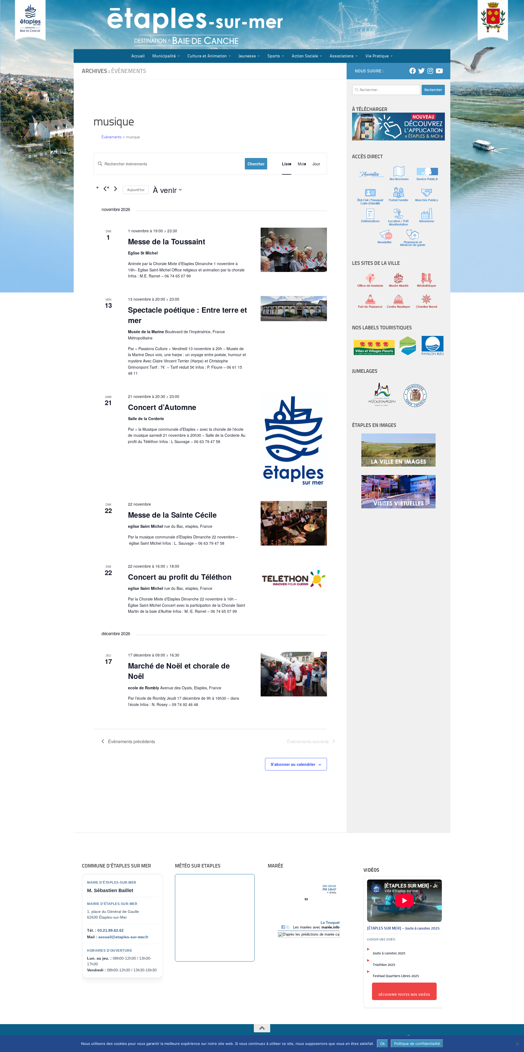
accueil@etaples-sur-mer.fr (123, 937)
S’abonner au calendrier (293, 764)
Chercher (256, 163)
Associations (342, 55)
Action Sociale (305, 55)
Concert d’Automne (162, 407)
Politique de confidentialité (417, 1043)
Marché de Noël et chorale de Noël (179, 670)
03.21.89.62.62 (110, 930)
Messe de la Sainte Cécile (172, 514)
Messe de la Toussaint (166, 241)
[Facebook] (412, 71)
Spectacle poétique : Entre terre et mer (187, 314)
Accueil (138, 55)
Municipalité (164, 55)
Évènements (112, 137)
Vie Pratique (377, 55)
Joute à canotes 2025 (389, 953)
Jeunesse (247, 55)
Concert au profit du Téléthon (179, 577)
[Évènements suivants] (115, 189)
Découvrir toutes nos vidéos (404, 995)
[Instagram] (430, 71)
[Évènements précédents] (105, 189)
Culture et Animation (207, 55)
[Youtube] (439, 71)
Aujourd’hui (135, 189)
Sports (273, 55)
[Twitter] (421, 71)
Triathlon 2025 (384, 965)
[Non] (517, 1044)
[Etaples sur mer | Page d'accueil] (116, 24)
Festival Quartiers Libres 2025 (396, 976)
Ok (382, 1043)
